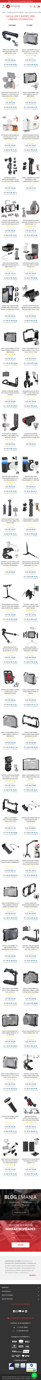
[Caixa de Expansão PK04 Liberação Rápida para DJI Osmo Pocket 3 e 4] (10, 251)
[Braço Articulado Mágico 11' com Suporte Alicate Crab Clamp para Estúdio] (31, 849)
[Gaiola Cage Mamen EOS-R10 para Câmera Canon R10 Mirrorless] (10, 721)
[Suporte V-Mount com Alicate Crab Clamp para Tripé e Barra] (31, 593)
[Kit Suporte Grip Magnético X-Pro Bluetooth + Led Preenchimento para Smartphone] (10, 123)
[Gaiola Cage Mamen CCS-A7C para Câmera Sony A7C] (31, 1019)
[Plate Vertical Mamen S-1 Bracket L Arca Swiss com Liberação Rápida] (10, 422)
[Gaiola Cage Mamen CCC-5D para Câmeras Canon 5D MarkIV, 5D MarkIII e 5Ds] (10, 891)
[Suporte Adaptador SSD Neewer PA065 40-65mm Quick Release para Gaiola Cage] (31, 294)
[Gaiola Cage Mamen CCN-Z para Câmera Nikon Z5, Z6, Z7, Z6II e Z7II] (10, 1019)
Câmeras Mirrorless (20, 1263)
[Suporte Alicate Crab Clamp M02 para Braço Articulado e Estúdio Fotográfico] (10, 550)
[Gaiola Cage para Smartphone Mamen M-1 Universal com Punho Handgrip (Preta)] (31, 635)
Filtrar (29, 25)
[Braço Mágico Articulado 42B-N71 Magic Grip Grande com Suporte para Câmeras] (10, 593)
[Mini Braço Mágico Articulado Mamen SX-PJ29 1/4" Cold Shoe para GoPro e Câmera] (10, 166)
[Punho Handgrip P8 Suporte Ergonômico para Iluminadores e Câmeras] (31, 166)
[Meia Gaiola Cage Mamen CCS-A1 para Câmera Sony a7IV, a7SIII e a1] (10, 977)
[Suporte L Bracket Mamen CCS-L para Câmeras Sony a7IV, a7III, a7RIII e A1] (31, 934)
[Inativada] (11, 1366)
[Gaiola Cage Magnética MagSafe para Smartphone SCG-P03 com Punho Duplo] (10, 209)
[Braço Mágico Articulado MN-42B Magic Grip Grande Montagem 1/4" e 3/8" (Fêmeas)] (31, 550)
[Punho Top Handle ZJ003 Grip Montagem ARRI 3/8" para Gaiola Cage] (10, 38)
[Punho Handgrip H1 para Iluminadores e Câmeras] (31, 507)
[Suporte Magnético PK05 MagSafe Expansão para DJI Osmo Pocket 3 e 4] (31, 209)
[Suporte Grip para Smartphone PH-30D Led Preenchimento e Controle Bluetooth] (31, 465)
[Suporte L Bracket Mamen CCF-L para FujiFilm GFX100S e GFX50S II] (10, 379)
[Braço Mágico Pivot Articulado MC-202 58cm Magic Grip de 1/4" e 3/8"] (10, 635)
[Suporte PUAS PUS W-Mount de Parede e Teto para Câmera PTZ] (31, 1147)
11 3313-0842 (22, 1327)
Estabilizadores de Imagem (15, 12)
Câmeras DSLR (9, 1263)
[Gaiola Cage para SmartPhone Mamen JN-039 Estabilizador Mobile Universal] (31, 891)
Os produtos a (22, 1)
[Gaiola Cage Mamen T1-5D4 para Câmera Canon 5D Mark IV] (31, 678)
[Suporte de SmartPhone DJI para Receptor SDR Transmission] (31, 806)
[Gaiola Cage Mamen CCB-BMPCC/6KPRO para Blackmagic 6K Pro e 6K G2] (10, 934)
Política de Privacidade (20, 1304)
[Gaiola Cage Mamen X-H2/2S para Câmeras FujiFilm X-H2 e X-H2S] (31, 763)
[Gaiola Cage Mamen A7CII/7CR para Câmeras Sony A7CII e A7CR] (10, 806)
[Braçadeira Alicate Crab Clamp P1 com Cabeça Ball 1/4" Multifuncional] (31, 379)
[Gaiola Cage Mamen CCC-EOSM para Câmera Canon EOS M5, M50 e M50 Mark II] (31, 977)
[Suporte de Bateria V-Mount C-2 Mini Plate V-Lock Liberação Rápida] (10, 678)
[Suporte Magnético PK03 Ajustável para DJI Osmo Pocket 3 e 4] (31, 251)
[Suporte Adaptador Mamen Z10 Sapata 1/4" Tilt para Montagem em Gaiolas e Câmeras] (10, 763)
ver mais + (32, 1275)
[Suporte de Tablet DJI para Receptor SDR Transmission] (10, 849)
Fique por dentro (20, 1212)
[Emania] (13, 6)
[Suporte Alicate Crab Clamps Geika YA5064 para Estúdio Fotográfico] (31, 1062)
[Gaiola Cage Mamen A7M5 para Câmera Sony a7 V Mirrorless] (31, 81)
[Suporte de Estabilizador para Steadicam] (10, 1105)
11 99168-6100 (22, 1331)
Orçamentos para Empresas (22, 1318)
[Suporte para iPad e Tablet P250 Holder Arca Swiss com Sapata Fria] (10, 507)
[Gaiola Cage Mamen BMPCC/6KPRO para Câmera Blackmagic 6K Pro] (31, 721)
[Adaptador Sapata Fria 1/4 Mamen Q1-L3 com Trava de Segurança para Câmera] (10, 81)
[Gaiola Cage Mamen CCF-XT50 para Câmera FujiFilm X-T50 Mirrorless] (10, 337)
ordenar (12, 25)
